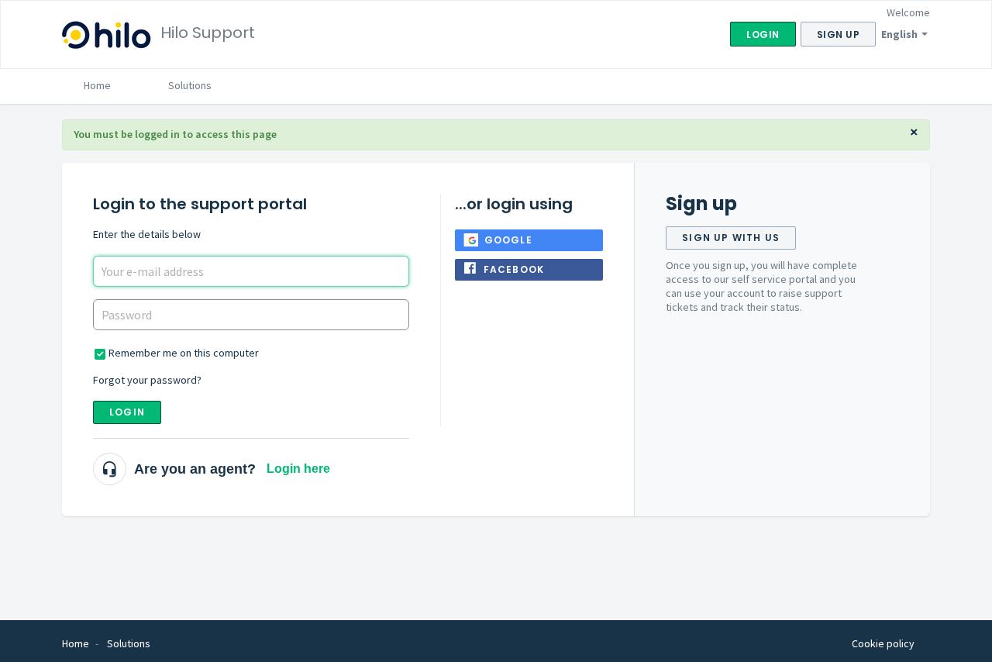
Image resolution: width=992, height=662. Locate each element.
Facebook (514, 269)
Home (97, 85)
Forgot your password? (147, 380)
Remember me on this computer (183, 353)
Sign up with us (731, 237)
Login (127, 412)
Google (508, 240)
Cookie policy (883, 643)
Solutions (190, 85)
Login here (298, 468)
